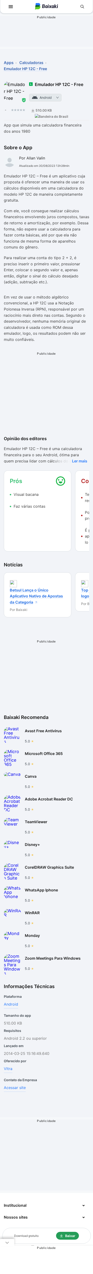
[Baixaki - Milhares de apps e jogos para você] (46, 6)
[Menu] (11, 6)
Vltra (8, 1068)
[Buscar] (82, 6)
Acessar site (15, 1087)
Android (11, 1004)
